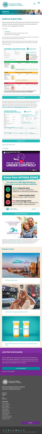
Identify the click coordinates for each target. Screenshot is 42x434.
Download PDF (21, 97)
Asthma (4, 13)
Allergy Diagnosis (5, 410)
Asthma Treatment (11, 13)
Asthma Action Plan (6, 407)
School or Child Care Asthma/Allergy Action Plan (15, 107)
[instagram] (6, 430)
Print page (6, 148)
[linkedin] (18, 430)
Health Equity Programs (7, 416)
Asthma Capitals (5, 403)
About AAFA (4, 394)
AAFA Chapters (5, 414)
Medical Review (5, 144)
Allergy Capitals (5, 409)
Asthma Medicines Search (21, 213)
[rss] (21, 430)
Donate (30, 422)
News (3, 397)
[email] (24, 430)
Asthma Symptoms (6, 405)
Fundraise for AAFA (6, 418)
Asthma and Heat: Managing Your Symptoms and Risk (16, 312)
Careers (3, 395)
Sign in (13, 371)
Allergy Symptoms (6, 412)
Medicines (7, 31)
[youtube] (8, 430)
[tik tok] (13, 430)
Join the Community (21, 368)
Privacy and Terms (28, 431)
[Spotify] (16, 430)
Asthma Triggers (5, 406)
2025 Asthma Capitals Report (11, 280)
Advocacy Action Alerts (7, 417)
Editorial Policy (34, 431)
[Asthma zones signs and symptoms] (21, 210)
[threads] (11, 430)
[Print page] (2, 148)
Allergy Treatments (6, 413)
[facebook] (3, 430)
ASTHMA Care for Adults (15, 240)
